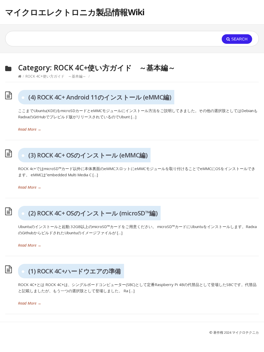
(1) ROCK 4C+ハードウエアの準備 (74, 271)
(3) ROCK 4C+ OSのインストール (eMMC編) (87, 155)
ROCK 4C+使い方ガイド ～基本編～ (55, 76)
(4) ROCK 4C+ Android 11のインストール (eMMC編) (99, 97)
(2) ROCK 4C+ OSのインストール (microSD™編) (93, 213)
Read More (29, 129)
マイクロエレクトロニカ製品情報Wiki (74, 12)
